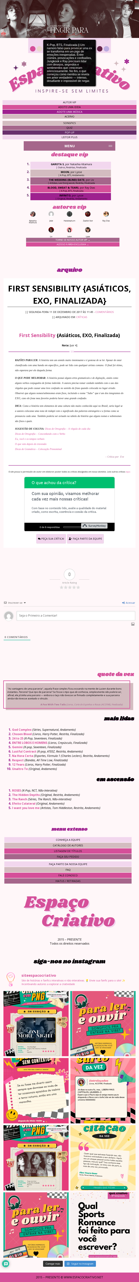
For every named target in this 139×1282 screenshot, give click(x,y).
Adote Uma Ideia (69, 107)
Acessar (130, 602)
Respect (18, 760)
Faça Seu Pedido (68, 856)
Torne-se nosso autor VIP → (73, 239)
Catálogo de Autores (68, 845)
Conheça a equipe (68, 839)
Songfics (69, 123)
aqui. (128, 471)
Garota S (57, 164)
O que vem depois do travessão (31, 444)
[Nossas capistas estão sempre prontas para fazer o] (36, 1023)
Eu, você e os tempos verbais (29, 439)
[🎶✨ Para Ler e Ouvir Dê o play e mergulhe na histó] (103, 1023)
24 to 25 (17, 738)
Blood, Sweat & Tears (63, 187)
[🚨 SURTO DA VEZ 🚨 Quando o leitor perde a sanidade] (103, 1090)
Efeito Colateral (23, 804)
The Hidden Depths (26, 795)
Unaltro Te (20, 769)
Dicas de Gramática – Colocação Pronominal (38, 449)
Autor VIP (69, 102)
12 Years (18, 765)
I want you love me (26, 808)
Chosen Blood (22, 734)
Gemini (17, 747)
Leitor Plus (69, 137)
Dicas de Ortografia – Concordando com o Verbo (40, 434)
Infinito (65, 195)
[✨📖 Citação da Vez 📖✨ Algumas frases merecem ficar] (103, 1158)
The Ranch (19, 799)
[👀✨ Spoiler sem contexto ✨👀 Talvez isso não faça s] (36, 1090)
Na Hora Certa (22, 756)
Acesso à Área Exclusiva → (73, 244)
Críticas (81, 317)
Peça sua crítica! (52, 538)
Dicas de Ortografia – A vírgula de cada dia (67, 428)
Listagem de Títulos (68, 851)
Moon (65, 172)
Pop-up (69, 132)
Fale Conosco (68, 875)
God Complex (21, 730)
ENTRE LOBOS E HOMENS (29, 743)
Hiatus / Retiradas (68, 881)
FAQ (68, 869)
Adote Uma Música (69, 111)
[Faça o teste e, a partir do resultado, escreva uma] (103, 1225)
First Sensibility (37, 335)
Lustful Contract (24, 751)
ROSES (16, 790)
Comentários (104, 312)
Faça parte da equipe (87, 538)
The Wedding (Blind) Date (67, 180)
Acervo (69, 116)
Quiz (69, 127)
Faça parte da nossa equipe (68, 864)
